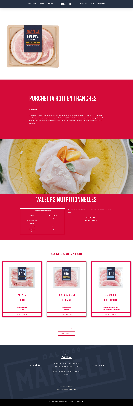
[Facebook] (31, 365)
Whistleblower (80, 401)
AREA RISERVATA (74, 364)
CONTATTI (65, 366)
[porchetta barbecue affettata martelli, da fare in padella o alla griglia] (33, 46)
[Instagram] (36, 365)
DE (100, 365)
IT (92, 365)
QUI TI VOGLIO (64, 364)
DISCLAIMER (58, 366)
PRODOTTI (56, 364)
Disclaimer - (73, 401)
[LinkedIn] (39, 365)
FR (103, 365)
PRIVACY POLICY (73, 366)
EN (96, 365)
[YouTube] (33, 365)
